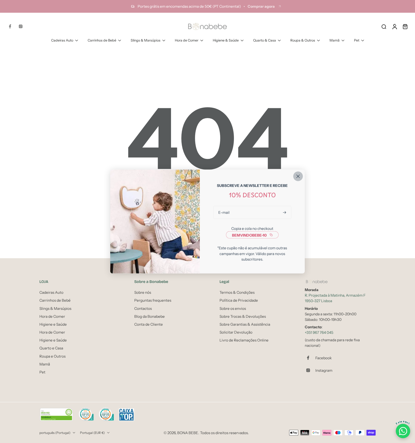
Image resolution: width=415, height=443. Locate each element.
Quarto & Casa (264, 40)
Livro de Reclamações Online (244, 340)
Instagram (323, 370)
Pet (356, 40)
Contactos (143, 308)
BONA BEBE (187, 432)
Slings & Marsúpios (145, 40)
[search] (383, 26)
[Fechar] (298, 176)
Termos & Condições (237, 292)
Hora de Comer (186, 40)
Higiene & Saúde (226, 40)
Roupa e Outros (52, 356)
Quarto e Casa (51, 348)
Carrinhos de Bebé (102, 40)
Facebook (323, 357)
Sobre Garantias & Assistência (245, 324)
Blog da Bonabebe (149, 316)
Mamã (335, 40)
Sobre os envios (233, 308)
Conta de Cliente (148, 324)
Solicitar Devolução (236, 332)
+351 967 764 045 (319, 332)
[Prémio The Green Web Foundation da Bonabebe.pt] (56, 414)
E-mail (224, 212)
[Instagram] (20, 26)
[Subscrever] (285, 212)
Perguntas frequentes (152, 300)
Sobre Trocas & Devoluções (243, 316)
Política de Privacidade (239, 300)
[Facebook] (10, 26)
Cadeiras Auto (62, 40)
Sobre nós (142, 292)
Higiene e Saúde (53, 324)
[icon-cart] (405, 26)
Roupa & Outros (302, 40)
